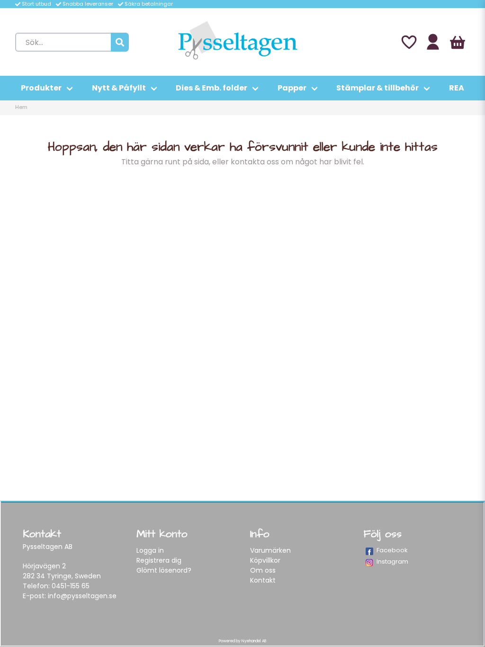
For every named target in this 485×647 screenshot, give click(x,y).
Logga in (150, 550)
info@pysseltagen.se (82, 596)
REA (456, 87)
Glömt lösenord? (163, 570)
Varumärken (270, 550)
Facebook (392, 550)
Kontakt (263, 580)
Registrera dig (158, 560)
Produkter (41, 87)
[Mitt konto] (433, 42)
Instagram (392, 561)
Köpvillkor (265, 560)
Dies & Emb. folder (211, 87)
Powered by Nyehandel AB (242, 641)
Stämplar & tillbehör (377, 87)
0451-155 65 (71, 586)
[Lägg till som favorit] (408, 42)
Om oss (263, 570)
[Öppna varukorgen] (457, 42)
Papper (292, 87)
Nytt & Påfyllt (119, 87)
